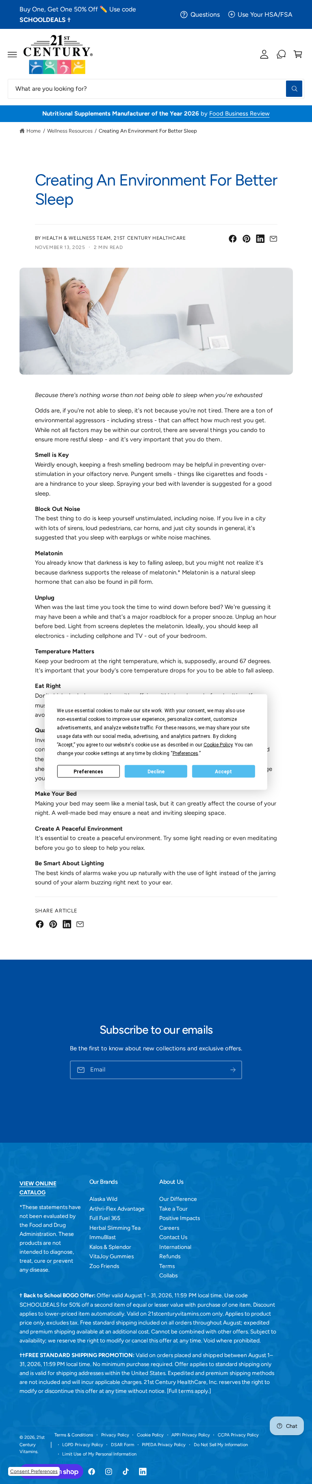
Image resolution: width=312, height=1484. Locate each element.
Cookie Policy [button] (218, 745)
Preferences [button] (185, 753)
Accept (223, 771)
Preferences (88, 771)
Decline (156, 771)
